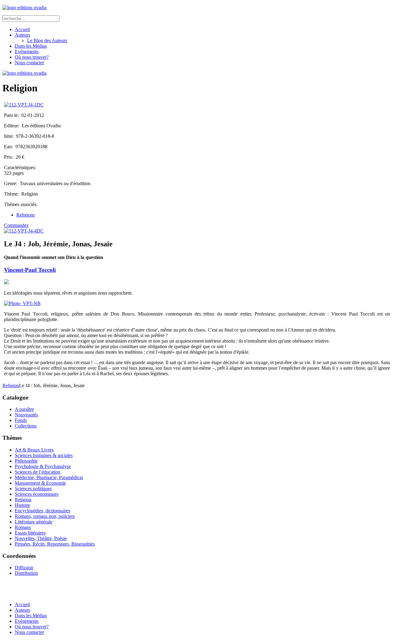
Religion (10, 385)
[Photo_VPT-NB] (22, 303)
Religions (25, 214)
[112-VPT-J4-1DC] (24, 104)
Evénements (26, 51)
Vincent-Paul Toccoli (30, 270)
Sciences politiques (33, 488)
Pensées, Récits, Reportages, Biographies (55, 544)
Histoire (22, 505)
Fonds (21, 420)
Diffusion (24, 567)
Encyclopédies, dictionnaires (42, 510)
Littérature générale (33, 521)
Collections (26, 425)
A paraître (24, 409)
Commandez (16, 225)
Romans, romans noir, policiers (45, 516)
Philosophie (26, 460)
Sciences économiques (36, 494)
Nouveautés (26, 414)
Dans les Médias (31, 46)
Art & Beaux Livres (34, 449)
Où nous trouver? (32, 57)
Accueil (22, 29)
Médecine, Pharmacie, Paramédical (49, 477)
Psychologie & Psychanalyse (43, 466)
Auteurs (22, 35)
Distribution (26, 573)
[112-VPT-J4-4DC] (24, 230)
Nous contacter (29, 62)
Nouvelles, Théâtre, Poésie (41, 538)
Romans (23, 527)
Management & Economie (40, 483)
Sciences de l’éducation (37, 472)
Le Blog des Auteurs (47, 40)
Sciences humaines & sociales (44, 455)
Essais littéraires (30, 532)
